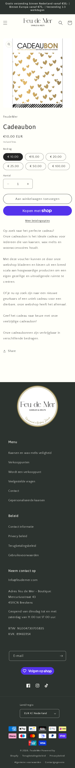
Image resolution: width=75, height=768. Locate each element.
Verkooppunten (19, 462)
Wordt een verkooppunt (24, 472)
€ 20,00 (56, 157)
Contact (13, 491)
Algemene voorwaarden (27, 762)
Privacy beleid (17, 536)
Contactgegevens (55, 762)
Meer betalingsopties (37, 220)
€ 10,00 (13, 157)
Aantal (7, 175)
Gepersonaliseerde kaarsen (26, 500)
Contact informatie (21, 526)
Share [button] (12, 351)
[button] (5, 22)
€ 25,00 (13, 166)
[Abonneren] (61, 656)
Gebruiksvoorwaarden (23, 555)
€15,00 (34, 157)
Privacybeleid (57, 756)
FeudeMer (35, 750)
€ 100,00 (58, 166)
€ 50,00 (36, 166)
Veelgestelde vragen (21, 481)
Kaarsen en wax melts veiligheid (30, 453)
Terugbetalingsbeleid (22, 546)
